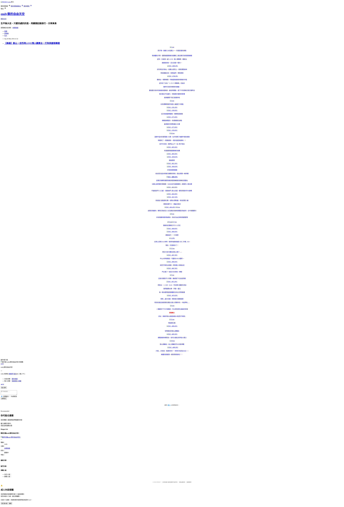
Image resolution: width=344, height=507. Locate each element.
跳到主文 (3, 19)
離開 (10, 503)
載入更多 (3, 387)
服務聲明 (189, 482)
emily (2, 363)
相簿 (5, 31)
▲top (2, 384)
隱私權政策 (182, 482)
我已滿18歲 (4, 503)
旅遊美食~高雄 (16, 381)
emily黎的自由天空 (13, 14)
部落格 (6, 33)
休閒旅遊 (15, 28)
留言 (15, 374)
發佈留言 (3, 398)
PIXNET (159, 482)
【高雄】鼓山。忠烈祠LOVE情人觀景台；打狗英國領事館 (32, 43)
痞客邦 (11, 374)
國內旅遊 (15, 379)
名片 (5, 35)
